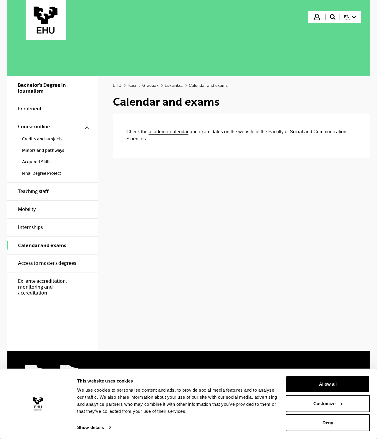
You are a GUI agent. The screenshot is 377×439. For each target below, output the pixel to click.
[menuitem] (350, 17)
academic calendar (168, 131)
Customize (324, 403)
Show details (90, 427)
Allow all (328, 384)
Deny (328, 422)
